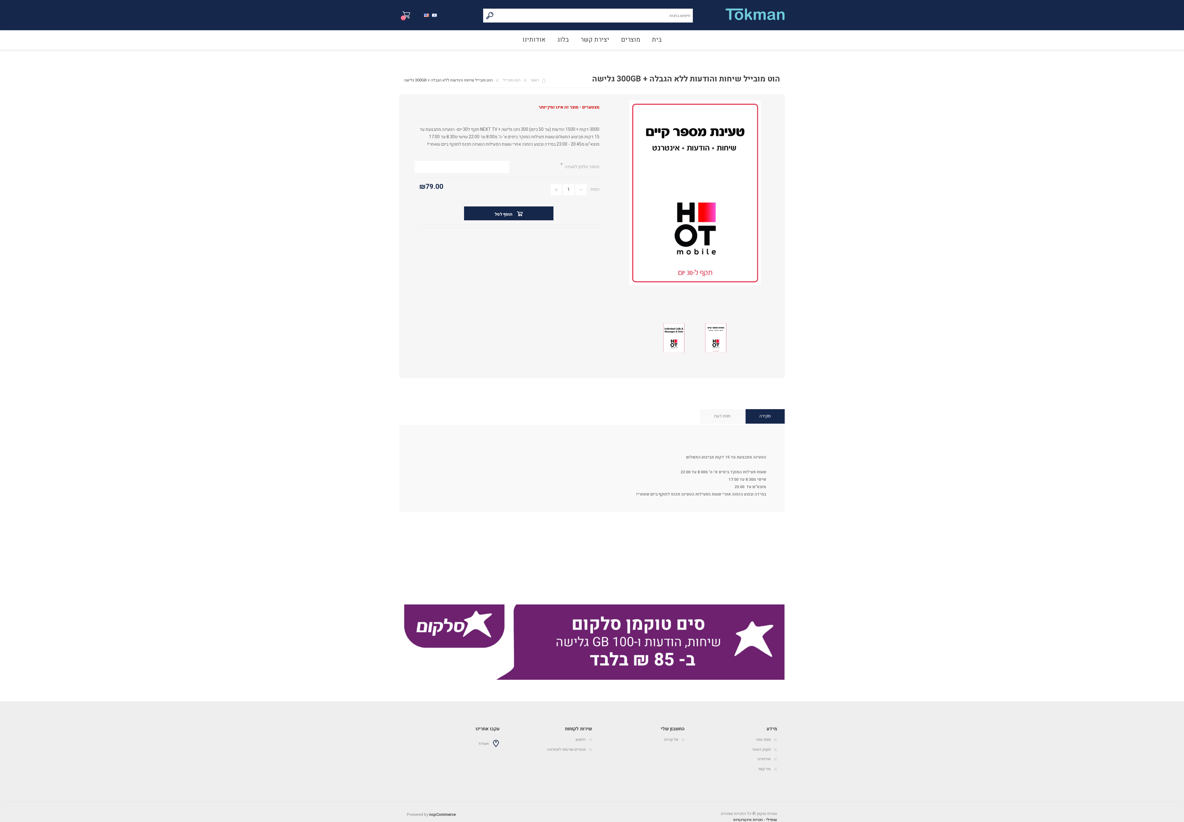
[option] (592, 642)
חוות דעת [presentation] (722, 416)
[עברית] (434, 14)
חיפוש (490, 16)
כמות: (594, 189)
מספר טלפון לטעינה (581, 167)
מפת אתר (763, 739)
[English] (426, 14)
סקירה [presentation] (765, 416)
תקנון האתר (761, 749)
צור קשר (764, 769)
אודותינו (764, 759)
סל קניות (406, 15)
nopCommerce (442, 814)
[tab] (765, 416)
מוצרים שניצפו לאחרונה (566, 749)
